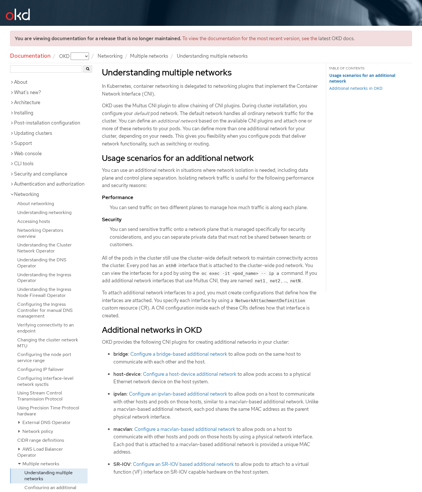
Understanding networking (44, 212)
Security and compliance (40, 174)
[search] (87, 69)
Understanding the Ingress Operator (44, 278)
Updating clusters (33, 133)
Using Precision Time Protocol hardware (48, 411)
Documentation (30, 55)
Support (23, 143)
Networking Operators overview (40, 233)
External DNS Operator (46, 422)
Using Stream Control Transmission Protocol (40, 396)
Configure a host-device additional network (189, 374)
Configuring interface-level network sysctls (45, 381)
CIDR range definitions (40, 440)
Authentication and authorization (49, 184)
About (20, 82)
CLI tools (24, 163)
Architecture (27, 102)
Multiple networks (149, 56)
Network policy (37, 431)
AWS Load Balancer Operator (40, 452)
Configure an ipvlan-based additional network (178, 394)
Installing (23, 113)
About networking (35, 204)
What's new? (27, 92)
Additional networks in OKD (355, 88)
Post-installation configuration (47, 123)
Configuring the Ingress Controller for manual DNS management (45, 310)
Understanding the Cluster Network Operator (44, 248)
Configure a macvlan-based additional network (184, 429)
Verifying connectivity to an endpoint (45, 328)
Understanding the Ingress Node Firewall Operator (44, 292)
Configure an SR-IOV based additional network (183, 464)
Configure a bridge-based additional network (178, 354)
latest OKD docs (336, 38)
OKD (65, 56)
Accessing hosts (33, 221)
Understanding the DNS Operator (41, 263)
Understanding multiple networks (48, 476)
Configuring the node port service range (44, 357)
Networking (110, 56)
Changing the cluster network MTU (47, 343)
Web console (28, 153)
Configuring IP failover (40, 369)
